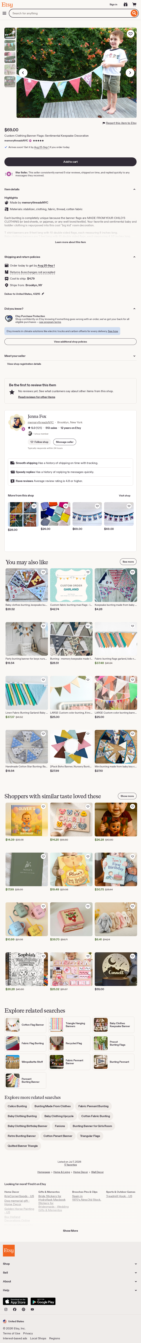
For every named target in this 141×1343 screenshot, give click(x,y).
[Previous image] (23, 72)
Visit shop (124, 495)
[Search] (134, 13)
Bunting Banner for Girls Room (94, 1127)
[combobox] (69, 13)
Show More (70, 1230)
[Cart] (134, 4)
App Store (15, 1301)
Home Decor (80, 1172)
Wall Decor (97, 1172)
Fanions (61, 1127)
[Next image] (130, 72)
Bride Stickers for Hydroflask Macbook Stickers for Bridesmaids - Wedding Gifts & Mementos (53, 1203)
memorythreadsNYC (16, 140)
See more (128, 561)
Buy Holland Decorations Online (17, 1218)
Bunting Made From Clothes (54, 1107)
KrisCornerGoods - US (19, 1196)
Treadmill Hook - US (119, 1196)
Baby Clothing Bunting (24, 1117)
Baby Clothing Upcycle (60, 1117)
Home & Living (61, 1172)
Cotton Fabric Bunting (97, 1117)
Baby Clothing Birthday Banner (29, 1127)
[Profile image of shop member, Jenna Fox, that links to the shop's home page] (30, 433)
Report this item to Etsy (121, 123)
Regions (54, 1338)
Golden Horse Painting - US (19, 1210)
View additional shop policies (70, 341)
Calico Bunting (19, 1107)
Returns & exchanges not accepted (32, 272)
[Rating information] (29, 427)
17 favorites (70, 1164)
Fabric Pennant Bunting (95, 1107)
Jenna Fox (37, 416)
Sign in (113, 4)
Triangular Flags (91, 1137)
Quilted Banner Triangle (24, 1147)
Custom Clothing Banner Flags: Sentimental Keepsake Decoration (46, 135)
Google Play (43, 1301)
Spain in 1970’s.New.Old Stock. (86, 1197)
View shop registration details (24, 363)
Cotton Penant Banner (60, 1137)
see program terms (50, 322)
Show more (127, 796)
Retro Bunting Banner (23, 1137)
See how (113, 331)
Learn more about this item (70, 242)
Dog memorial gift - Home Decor (17, 1202)
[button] (64, 442)
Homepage (43, 1172)
